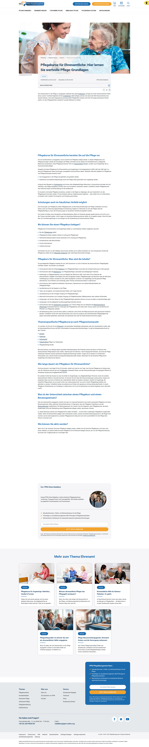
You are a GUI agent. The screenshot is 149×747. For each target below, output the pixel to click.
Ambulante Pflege (72, 10)
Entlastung (81, 94)
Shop (64, 698)
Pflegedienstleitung (89, 10)
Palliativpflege (43, 342)
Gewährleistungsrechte (26, 737)
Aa (106, 90)
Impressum (22, 734)
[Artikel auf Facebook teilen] (99, 52)
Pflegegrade (43, 307)
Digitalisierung (104, 10)
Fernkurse (66, 695)
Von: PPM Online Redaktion (51, 487)
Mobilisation (57, 272)
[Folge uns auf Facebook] (114, 719)
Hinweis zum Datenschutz (89, 535)
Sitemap (37, 737)
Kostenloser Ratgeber (69, 692)
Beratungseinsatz (43, 406)
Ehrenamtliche (78, 164)
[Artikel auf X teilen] (102, 52)
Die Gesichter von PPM (48, 695)
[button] (146, 3)
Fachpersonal (58, 184)
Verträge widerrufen (79, 734)
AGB (39, 734)
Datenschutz (31, 734)
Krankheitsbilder (40, 10)
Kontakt (43, 698)
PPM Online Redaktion (102, 80)
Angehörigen (67, 96)
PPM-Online (43, 57)
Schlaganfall (43, 339)
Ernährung (61, 269)
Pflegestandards (25, 10)
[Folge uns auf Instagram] (121, 719)
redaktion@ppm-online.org (65, 724)
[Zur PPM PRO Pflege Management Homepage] (31, 4)
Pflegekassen (48, 232)
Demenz (41, 334)
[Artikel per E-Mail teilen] (105, 52)
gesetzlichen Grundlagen (61, 305)
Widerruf (44, 734)
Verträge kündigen (65, 734)
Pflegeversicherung (99, 305)
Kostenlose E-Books (69, 701)
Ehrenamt (62, 57)
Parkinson (42, 336)
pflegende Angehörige (60, 253)
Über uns (43, 692)
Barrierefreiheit (53, 734)
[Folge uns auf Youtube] (127, 719)
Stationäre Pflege (56, 10)
